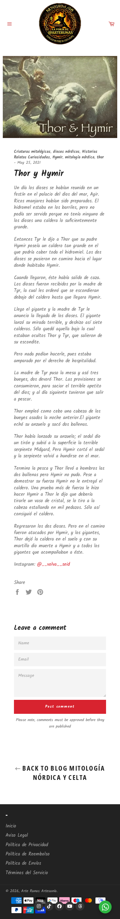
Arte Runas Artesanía (39, 891)
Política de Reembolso (28, 854)
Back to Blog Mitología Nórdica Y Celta (63, 772)
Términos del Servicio (27, 873)
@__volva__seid (53, 564)
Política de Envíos (23, 863)
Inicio (11, 826)
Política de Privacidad (27, 845)
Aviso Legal (17, 835)
